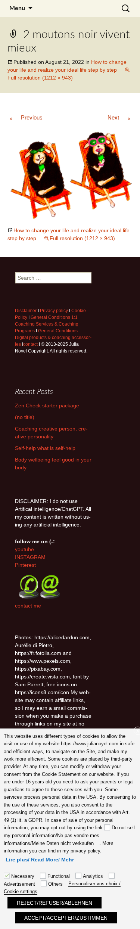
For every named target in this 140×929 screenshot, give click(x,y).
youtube (24, 549)
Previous (25, 117)
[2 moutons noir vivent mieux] (70, 174)
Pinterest (25, 565)
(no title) (24, 417)
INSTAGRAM (30, 557)
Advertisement (19, 884)
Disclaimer (26, 310)
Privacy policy (54, 310)
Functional (58, 876)
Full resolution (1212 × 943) (82, 238)
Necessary (22, 876)
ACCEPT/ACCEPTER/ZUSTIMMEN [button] (66, 918)
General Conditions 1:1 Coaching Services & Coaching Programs (46, 324)
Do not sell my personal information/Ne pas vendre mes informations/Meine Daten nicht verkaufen (69, 835)
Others (55, 884)
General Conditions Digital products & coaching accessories (53, 337)
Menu (17, 8)
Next (120, 117)
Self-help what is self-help (45, 448)
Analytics (93, 876)
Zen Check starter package (47, 405)
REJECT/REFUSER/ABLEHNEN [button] (54, 903)
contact (30, 344)
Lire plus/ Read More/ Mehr (40, 860)
